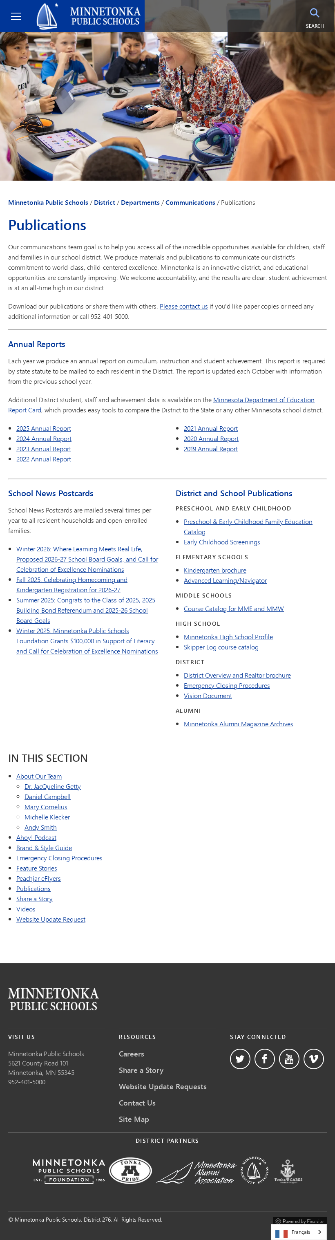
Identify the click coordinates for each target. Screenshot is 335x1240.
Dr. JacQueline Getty (53, 786)
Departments (140, 202)
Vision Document (208, 695)
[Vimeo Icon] (314, 1059)
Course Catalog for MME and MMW (234, 608)
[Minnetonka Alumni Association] (196, 1189)
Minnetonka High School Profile (228, 636)
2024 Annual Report (43, 438)
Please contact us (184, 306)
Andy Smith (41, 827)
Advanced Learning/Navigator (225, 580)
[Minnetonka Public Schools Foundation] (69, 1189)
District (104, 202)
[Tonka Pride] (130, 1189)
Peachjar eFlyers (38, 878)
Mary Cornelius (46, 806)
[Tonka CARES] (288, 1189)
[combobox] (299, 1232)
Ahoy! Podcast (36, 837)
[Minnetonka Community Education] (254, 1189)
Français (301, 1232)
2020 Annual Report (211, 438)
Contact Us (137, 1102)
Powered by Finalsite (300, 1220)
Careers (131, 1053)
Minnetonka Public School (44, 1053)
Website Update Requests (163, 1086)
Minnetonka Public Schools (75, 6)
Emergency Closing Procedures (227, 685)
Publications (33, 888)
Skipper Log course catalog (221, 646)
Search (315, 25)
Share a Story (34, 898)
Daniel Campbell (48, 796)
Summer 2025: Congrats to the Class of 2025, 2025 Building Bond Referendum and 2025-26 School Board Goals (85, 610)
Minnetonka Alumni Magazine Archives (238, 723)
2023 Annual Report (43, 448)
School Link (53, 999)
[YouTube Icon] (289, 1059)
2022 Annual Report (43, 458)
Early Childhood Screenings (222, 541)
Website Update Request (50, 919)
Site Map (134, 1119)
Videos (26, 908)
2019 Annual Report (211, 448)
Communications (190, 202)
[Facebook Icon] (265, 1059)
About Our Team (39, 776)
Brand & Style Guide (44, 847)
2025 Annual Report (43, 428)
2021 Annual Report (211, 428)
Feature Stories (36, 868)
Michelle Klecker (47, 816)
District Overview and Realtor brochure (237, 675)
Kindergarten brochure (215, 570)
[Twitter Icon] (240, 1059)
